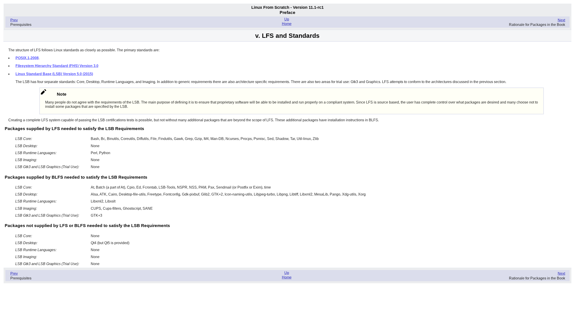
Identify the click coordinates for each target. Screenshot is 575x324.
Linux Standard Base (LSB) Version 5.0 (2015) (54, 74)
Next (561, 20)
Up (286, 19)
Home (287, 24)
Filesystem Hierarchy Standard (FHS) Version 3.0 (56, 66)
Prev (14, 20)
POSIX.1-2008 (27, 58)
